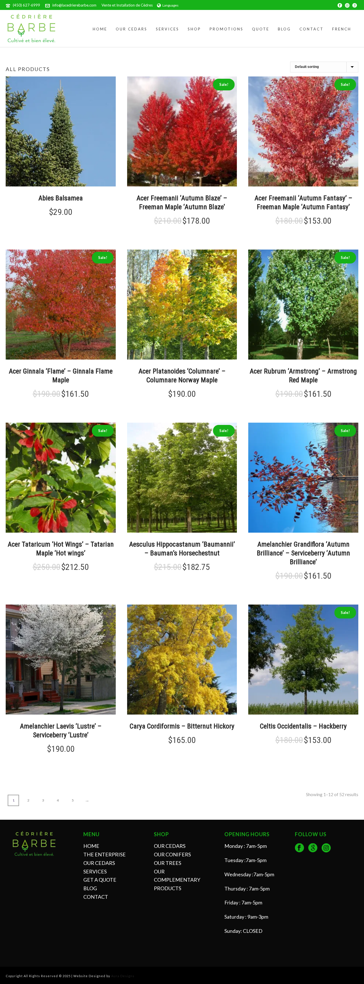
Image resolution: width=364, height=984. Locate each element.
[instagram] (326, 848)
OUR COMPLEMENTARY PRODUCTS (177, 880)
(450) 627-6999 (26, 5)
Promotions (226, 29)
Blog (284, 29)
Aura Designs (123, 976)
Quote (260, 29)
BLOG (90, 888)
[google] (312, 848)
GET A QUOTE (99, 880)
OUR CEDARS (99, 863)
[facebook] (299, 848)
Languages (170, 5)
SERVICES (95, 871)
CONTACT (95, 897)
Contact (311, 29)
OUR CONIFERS (172, 854)
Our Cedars (131, 29)
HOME (91, 846)
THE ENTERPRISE (104, 854)
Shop (194, 29)
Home (100, 29)
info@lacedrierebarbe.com (74, 5)
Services (167, 29)
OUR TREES (167, 863)
